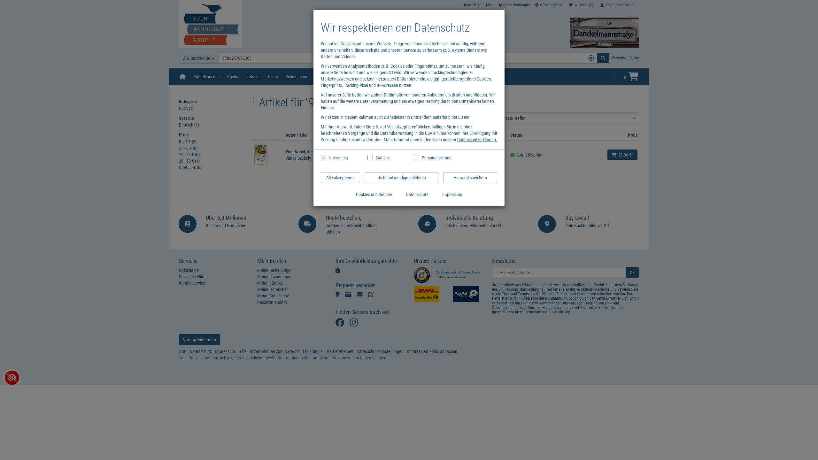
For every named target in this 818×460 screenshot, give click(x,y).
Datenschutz (417, 194)
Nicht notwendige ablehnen (401, 177)
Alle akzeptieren (340, 177)
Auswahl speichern (470, 177)
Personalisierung (436, 157)
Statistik (382, 157)
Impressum (452, 194)
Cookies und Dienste (374, 194)
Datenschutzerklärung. (477, 139)
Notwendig (338, 157)
